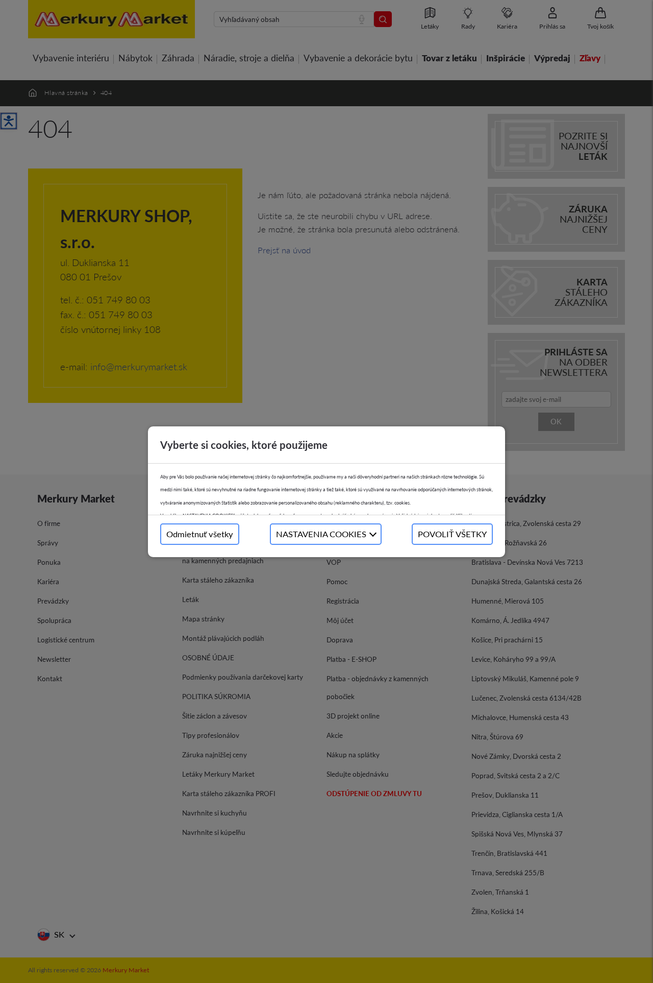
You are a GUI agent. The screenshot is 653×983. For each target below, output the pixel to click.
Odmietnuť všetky (199, 534)
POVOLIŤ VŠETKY (452, 534)
